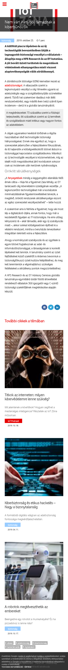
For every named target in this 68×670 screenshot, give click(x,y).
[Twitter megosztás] (51, 307)
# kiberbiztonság (40, 643)
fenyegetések (15, 178)
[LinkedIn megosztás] (57, 307)
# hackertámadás (12, 647)
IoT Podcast (13, 420)
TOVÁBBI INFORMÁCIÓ (12, 667)
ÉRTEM (28, 667)
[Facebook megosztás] (44, 307)
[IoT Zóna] (34, 5)
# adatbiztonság (22, 643)
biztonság (12, 524)
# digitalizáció (29, 647)
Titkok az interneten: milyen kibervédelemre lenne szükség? (27, 397)
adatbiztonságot (13, 85)
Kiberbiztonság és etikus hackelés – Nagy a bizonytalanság (30, 505)
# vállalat (9, 643)
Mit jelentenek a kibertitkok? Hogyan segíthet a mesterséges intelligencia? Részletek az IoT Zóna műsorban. (31, 411)
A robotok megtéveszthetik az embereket (26, 609)
